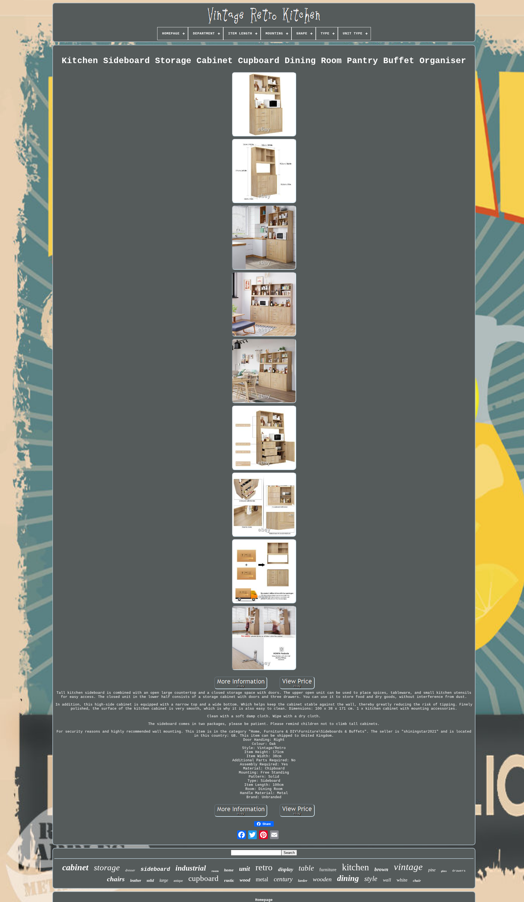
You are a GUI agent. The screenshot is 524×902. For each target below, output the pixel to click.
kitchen (355, 867)
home (229, 870)
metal (262, 879)
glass (444, 870)
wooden (322, 879)
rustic (229, 880)
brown (381, 869)
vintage (408, 867)
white (402, 880)
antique (178, 881)
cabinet (75, 867)
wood (245, 880)
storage (107, 867)
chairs (116, 879)
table (306, 868)
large (163, 880)
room (215, 870)
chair (417, 881)
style (370, 879)
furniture (328, 869)
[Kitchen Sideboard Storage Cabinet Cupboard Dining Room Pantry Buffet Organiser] (264, 104)
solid (150, 881)
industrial (190, 868)
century (283, 879)
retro (264, 867)
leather (135, 881)
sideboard (155, 869)
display (285, 869)
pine (432, 870)
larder (302, 881)
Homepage (264, 900)
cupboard (203, 878)
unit (244, 868)
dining (348, 878)
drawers (459, 870)
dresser (130, 870)
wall (387, 880)
